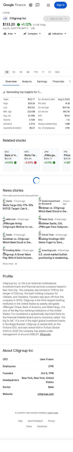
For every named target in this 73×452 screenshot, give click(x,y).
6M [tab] (27, 72)
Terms (29, 426)
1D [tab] (7, 72)
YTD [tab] (36, 72)
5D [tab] (14, 72)
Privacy (51, 421)
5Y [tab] (50, 72)
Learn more (52, 412)
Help (20, 421)
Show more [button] (10, 264)
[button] (48, 5)
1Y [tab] (43, 72)
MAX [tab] (57, 72)
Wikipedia (45, 334)
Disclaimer (42, 426)
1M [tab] (21, 72)
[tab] (11, 81)
